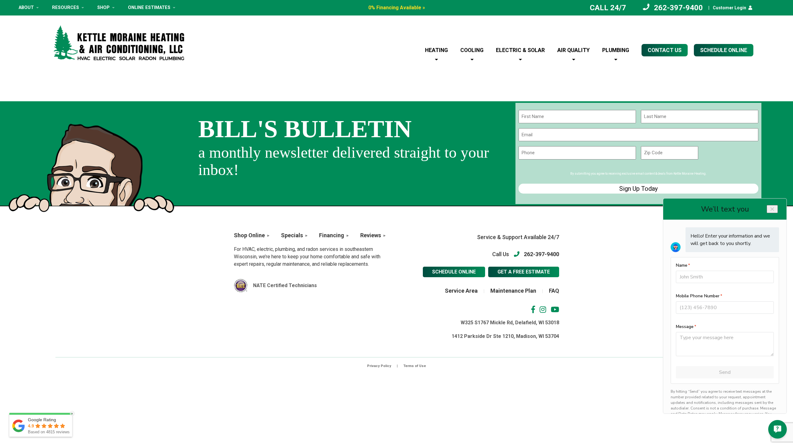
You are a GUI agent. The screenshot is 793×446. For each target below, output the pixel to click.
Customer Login (729, 7)
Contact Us (664, 50)
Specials (292, 235)
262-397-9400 (678, 7)
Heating (436, 50)
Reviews (370, 235)
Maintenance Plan (513, 290)
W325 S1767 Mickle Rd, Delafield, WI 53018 (510, 323)
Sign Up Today (638, 188)
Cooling (472, 50)
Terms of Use (414, 366)
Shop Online (249, 235)
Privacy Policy (379, 366)
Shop (103, 7)
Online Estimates (149, 7)
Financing (331, 235)
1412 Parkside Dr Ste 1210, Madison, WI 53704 (505, 336)
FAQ (554, 290)
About (26, 7)
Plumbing (615, 50)
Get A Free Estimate (523, 272)
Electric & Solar (520, 50)
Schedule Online (454, 272)
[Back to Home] (119, 43)
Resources (65, 7)
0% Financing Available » (396, 8)
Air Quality (573, 50)
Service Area (461, 290)
